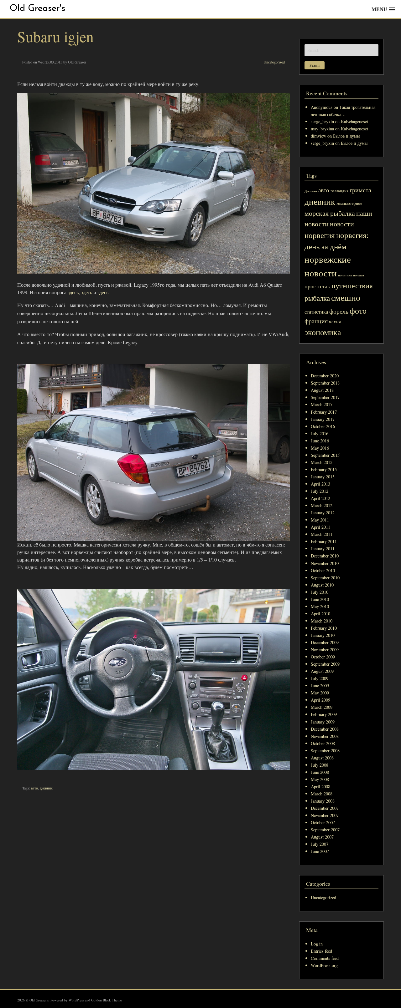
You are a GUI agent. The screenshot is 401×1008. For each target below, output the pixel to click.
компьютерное (349, 203)
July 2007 (319, 844)
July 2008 (319, 765)
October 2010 (323, 570)
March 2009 (321, 707)
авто (34, 787)
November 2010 (325, 563)
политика (345, 275)
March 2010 (321, 621)
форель (338, 311)
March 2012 (321, 505)
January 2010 (323, 635)
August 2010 (322, 585)
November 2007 (325, 815)
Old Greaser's (37, 8)
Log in (317, 944)
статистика (316, 311)
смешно (345, 297)
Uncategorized (274, 61)
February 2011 (324, 541)
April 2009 (320, 700)
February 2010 (324, 628)
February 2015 (324, 469)
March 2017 (321, 404)
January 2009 (323, 722)
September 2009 (325, 664)
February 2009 (324, 714)
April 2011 (320, 527)
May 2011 (320, 520)
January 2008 (323, 801)
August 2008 (322, 758)
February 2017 (324, 412)
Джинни (311, 191)
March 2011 (321, 534)
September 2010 (325, 578)
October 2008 (323, 743)
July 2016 (319, 433)
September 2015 (325, 455)
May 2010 (320, 606)
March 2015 (321, 462)
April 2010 (320, 614)
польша (358, 275)
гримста (360, 190)
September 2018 (325, 383)
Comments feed (325, 958)
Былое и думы (346, 136)
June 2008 (320, 772)
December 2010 (325, 556)
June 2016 (320, 441)
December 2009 (325, 642)
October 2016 (323, 426)
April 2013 (320, 484)
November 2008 (325, 736)
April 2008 (320, 786)
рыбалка (317, 298)
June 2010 (320, 599)
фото (358, 310)
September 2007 (325, 830)
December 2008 (325, 729)
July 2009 (319, 678)
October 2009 (323, 657)
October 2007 (323, 822)
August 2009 (322, 671)
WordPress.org (324, 965)
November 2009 (325, 650)
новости (342, 223)
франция (316, 321)
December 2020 (325, 376)
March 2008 (321, 794)
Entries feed (321, 951)
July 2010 (319, 592)
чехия (335, 321)
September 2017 (325, 397)
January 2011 (323, 549)
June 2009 (320, 685)
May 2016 (320, 448)
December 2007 (325, 808)
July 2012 (319, 491)
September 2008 (325, 750)
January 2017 (323, 419)
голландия (339, 191)
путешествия (352, 285)
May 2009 (320, 693)
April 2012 (320, 498)
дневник (46, 787)
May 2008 (320, 779)
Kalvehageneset (354, 121)
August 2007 (322, 837)
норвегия (320, 235)
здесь (73, 292)
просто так (317, 286)
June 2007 (320, 851)
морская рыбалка (330, 213)
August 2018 (322, 390)
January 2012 (323, 513)
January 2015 (323, 477)
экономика (323, 331)
